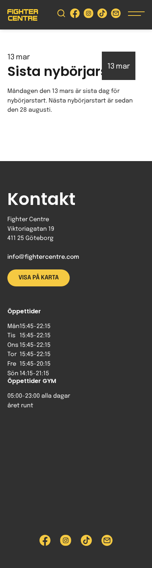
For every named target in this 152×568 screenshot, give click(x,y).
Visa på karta (38, 278)
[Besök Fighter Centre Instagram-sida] (88, 14)
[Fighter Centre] (22, 15)
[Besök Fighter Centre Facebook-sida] (75, 14)
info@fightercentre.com (43, 257)
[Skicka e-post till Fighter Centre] (116, 14)
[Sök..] (61, 14)
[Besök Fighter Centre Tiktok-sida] (102, 14)
